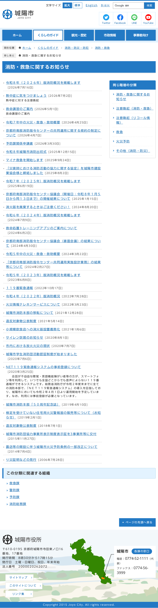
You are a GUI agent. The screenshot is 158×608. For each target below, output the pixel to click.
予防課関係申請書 (19, 143)
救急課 (14, 483)
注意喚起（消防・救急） (135, 108)
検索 (149, 5)
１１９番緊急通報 (19, 287)
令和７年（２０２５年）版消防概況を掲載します (43, 181)
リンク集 (18, 594)
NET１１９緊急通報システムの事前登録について (43, 367)
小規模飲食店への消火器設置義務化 (33, 329)
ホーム (26, 48)
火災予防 (123, 141)
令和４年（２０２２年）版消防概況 (33, 296)
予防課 (14, 497)
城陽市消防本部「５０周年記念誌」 (33, 404)
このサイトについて (22, 585)
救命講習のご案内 (19, 108)
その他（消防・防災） (133, 150)
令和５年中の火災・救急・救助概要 (33, 253)
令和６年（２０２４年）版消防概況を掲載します (43, 215)
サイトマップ (18, 577)
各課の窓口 (141, 551)
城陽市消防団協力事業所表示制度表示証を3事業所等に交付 (51, 433)
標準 (78, 5)
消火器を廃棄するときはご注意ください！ (38, 207)
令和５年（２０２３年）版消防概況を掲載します (43, 275)
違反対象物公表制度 (21, 321)
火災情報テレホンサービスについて (33, 304)
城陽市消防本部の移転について (29, 312)
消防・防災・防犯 (77, 48)
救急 (119, 131)
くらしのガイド (48, 48)
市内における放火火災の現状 (28, 345)
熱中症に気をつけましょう (26, 95)
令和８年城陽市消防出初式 (26, 151)
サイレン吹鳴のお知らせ (24, 337)
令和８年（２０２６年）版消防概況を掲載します (43, 82)
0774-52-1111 (136, 558)
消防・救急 (102, 48)
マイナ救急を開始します (24, 160)
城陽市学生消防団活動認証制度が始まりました (41, 354)
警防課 (14, 490)
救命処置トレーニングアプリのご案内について (41, 228)
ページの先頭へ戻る (139, 522)
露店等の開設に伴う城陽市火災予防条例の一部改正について (51, 446)
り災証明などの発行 (21, 459)
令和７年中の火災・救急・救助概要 (33, 122)
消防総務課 (17, 503)
